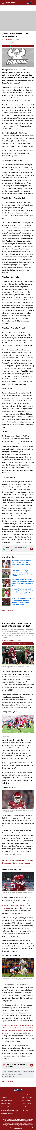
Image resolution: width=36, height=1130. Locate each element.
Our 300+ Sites (27, 1097)
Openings (25, 1094)
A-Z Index (25, 1110)
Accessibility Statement (9, 1110)
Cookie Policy (6, 1107)
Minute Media (10, 1117)
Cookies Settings (7, 1113)
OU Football (10, 610)
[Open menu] (3, 3)
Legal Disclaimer (27, 1107)
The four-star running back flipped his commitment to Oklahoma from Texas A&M (16, 905)
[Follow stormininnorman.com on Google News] (31, 549)
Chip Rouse (7, 39)
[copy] (12, 43)
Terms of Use (26, 1104)
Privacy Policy (6, 1104)
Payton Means (8, 640)
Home (3, 610)
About (3, 1094)
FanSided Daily (6, 1100)
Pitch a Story (26, 1100)
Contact (4, 1097)
